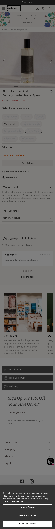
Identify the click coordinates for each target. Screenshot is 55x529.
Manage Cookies (27, 507)
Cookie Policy (16, 501)
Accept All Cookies (27, 523)
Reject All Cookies (27, 515)
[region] (27, 507)
